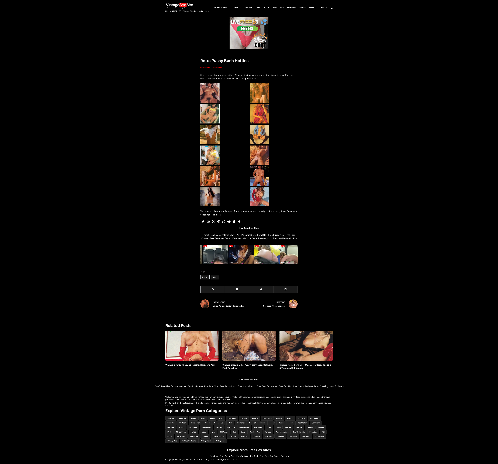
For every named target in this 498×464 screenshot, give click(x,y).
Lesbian (299, 427)
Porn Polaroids (299, 432)
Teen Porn (306, 436)
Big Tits (244, 418)
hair (215, 277)
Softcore (256, 436)
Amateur (237, 8)
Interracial (258, 427)
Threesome (319, 436)
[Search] (332, 8)
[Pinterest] (261, 289)
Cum (230, 423)
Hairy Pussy (211, 67)
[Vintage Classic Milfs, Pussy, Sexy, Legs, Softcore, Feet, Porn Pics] (249, 346)
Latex (269, 427)
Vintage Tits (220, 441)
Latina (278, 427)
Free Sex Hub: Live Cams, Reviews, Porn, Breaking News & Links (263, 238)
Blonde (279, 418)
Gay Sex (170, 427)
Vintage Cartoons (189, 441)
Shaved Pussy (218, 436)
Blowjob (290, 418)
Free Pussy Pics (276, 235)
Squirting (280, 436)
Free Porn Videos (246, 386)
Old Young (224, 432)
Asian (266, 8)
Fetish (291, 423)
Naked (193, 432)
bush (205, 277)
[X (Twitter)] (237, 289)
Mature (321, 427)
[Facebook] (212, 289)
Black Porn (267, 418)
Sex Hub (285, 456)
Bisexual (313, 8)
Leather (288, 427)
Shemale (232, 436)
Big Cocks (291, 8)
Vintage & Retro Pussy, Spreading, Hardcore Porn (190, 365)
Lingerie (310, 427)
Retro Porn (181, 436)
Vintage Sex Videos (221, 8)
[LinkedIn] (285, 289)
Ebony (272, 423)
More (322, 8)
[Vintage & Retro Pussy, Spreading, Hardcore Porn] (192, 346)
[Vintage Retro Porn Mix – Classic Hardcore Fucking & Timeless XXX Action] (306, 346)
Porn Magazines (282, 432)
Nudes (203, 432)
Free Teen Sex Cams (220, 238)
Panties (268, 432)
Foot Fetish (302, 423)
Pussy (221, 67)
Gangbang (316, 423)
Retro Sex (194, 436)
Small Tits (244, 436)
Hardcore (231, 427)
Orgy (243, 432)
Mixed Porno (181, 432)
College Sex (219, 423)
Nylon (213, 432)
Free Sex (213, 456)
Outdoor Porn (255, 432)
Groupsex (193, 427)
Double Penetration (257, 423)
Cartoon (182, 423)
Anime (258, 8)
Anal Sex (248, 8)
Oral (234, 432)
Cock (207, 423)
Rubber (205, 436)
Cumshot (241, 423)
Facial (281, 423)
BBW (282, 8)
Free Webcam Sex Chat (247, 456)
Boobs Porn (314, 418)
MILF (169, 432)
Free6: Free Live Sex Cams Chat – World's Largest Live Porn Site (234, 235)
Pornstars (313, 432)
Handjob (219, 427)
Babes (274, 8)
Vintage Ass (172, 441)
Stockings (293, 436)
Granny (181, 427)
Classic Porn (196, 423)
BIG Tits (302, 8)
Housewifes (244, 427)
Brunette (171, 423)
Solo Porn (268, 436)
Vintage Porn (205, 441)
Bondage (301, 418)
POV (323, 432)
